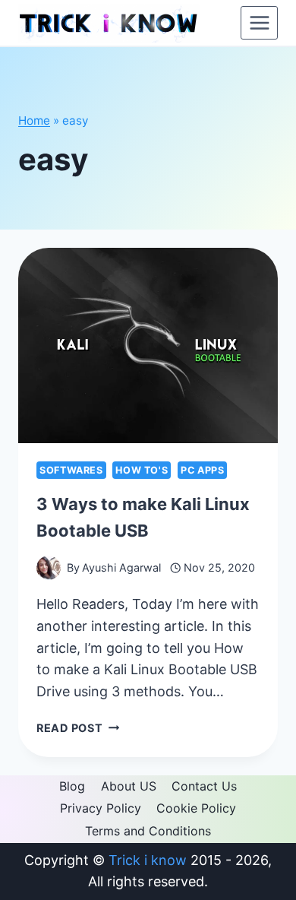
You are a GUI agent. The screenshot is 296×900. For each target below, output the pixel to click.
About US (128, 786)
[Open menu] (259, 22)
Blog (72, 786)
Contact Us (204, 786)
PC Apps (202, 470)
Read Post (77, 727)
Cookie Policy (196, 808)
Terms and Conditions (148, 830)
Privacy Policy (100, 808)
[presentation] (148, 345)
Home (34, 120)
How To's (141, 470)
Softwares (71, 470)
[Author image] (48, 568)
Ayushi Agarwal (121, 567)
